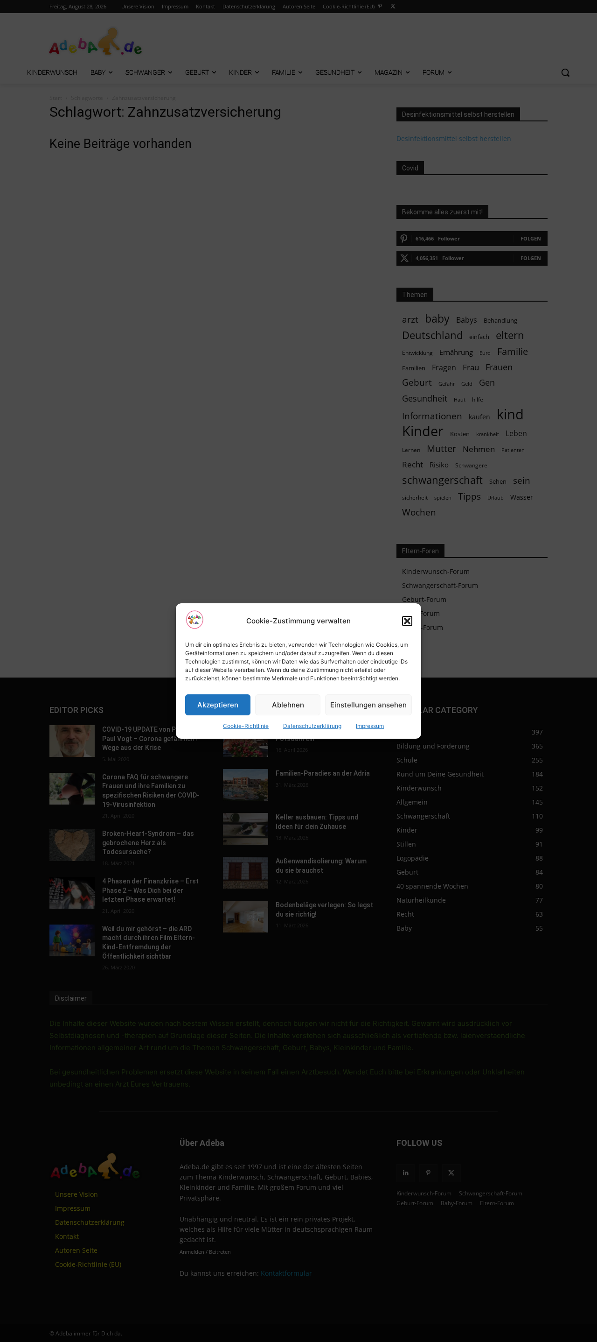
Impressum (370, 725)
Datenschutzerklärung (312, 725)
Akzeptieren (217, 704)
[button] (407, 621)
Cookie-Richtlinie (246, 725)
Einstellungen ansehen (368, 704)
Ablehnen (288, 704)
